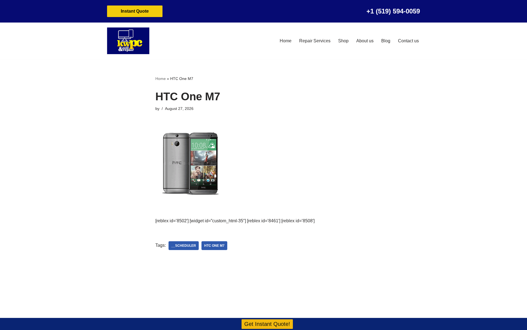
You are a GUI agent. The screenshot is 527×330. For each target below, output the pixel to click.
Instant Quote (135, 11)
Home (285, 40)
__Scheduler (183, 246)
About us (365, 40)
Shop (343, 40)
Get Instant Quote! (267, 324)
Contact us (408, 40)
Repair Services (314, 40)
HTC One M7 (214, 246)
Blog (385, 40)
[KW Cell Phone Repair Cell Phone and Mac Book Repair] (128, 40)
